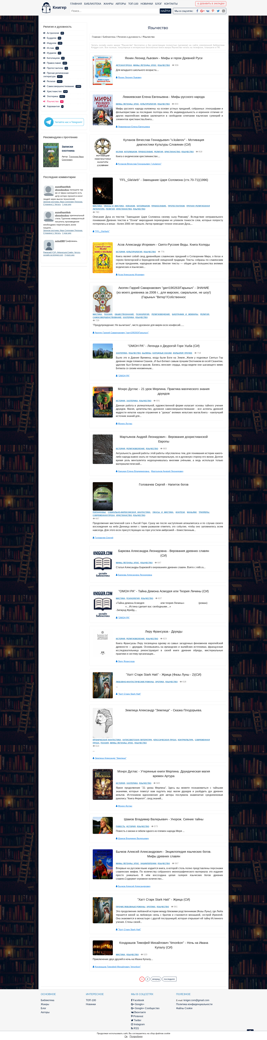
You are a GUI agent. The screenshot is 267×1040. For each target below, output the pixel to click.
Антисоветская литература (137, 740)
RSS (136, 1028)
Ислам (52, 48)
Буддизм (54, 38)
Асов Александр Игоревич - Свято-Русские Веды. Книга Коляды (164, 244)
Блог (158, 3)
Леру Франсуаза (126, 661)
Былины (146, 353)
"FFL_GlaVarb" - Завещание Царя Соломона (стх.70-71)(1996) (163, 180)
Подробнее (136, 1036)
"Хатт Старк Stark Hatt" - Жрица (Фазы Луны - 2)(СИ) (163, 674)
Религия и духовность (129, 37)
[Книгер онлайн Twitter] (218, 10)
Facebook (138, 1000)
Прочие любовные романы (130, 907)
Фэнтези (180, 512)
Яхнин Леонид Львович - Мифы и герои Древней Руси (163, 58)
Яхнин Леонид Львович (129, 77)
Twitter (137, 1020)
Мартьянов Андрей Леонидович (167, 471)
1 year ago (66, 204)
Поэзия (108, 314)
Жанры (108, 3)
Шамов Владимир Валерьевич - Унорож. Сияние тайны (163, 819)
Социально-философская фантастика (129, 512)
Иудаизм (54, 53)
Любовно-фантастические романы (135, 682)
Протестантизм (57, 68)
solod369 (60, 241)
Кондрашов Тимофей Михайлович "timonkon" (118, 966)
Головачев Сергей (104, 537)
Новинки (147, 3)
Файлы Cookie (184, 1008)
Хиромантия (55, 106)
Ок (126, 1036)
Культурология (148, 104)
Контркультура (185, 740)
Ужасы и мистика (114, 206)
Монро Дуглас (125, 423)
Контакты (171, 3)
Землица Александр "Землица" (110, 758)
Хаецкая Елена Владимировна (134, 471)
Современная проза (104, 515)
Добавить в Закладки (212, 3)
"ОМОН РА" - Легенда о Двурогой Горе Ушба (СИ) (164, 346)
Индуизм (54, 43)
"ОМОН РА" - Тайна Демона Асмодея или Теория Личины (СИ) (164, 591)
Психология (142, 314)
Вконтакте (140, 1012)
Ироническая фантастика (107, 740)
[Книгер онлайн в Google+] (202, 10)
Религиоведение (161, 314)
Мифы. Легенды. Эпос (144, 65)
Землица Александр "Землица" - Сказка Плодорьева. (163, 710)
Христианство (57, 91)
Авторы (121, 3)
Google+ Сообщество (146, 1008)
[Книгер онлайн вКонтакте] (207, 10)
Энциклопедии (148, 863)
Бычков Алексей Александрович (134, 886)
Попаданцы (99, 512)
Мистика (97, 206)
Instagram (139, 1024)
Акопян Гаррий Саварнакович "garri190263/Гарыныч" (122, 332)
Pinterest (138, 1016)
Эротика (159, 682)
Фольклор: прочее (182, 353)
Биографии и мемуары (185, 314)
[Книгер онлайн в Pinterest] (213, 10)
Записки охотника (68, 148)
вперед (156, 979)
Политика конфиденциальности (194, 1004)
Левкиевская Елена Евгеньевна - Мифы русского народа (164, 97)
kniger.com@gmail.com (196, 1000)
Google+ (139, 1004)
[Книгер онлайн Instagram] (223, 10)
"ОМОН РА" (124, 375)
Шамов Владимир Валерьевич (133, 838)
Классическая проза (164, 740)
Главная (76, 3)
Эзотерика (55, 96)
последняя (169, 979)
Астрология (55, 33)
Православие (56, 63)
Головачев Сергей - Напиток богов (164, 484)
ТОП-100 (133, 3)
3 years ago (69, 255)
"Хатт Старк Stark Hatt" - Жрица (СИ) (163, 899)
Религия (54, 81)
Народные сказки (162, 353)
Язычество (164, 65)
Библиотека (92, 3)
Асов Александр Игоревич (131, 274)
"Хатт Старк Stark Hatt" (129, 694)
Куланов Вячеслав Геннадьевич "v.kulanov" (139, 164)
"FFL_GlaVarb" (102, 231)
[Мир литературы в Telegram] (64, 122)
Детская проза (124, 65)
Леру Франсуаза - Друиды (163, 631)
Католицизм (55, 58)
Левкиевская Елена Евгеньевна (134, 126)
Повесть (120, 826)
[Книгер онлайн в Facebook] (197, 10)
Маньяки (192, 512)
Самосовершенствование (64, 86)
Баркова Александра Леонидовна (135, 575)
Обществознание (124, 314)
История (120, 252)
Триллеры (204, 512)
